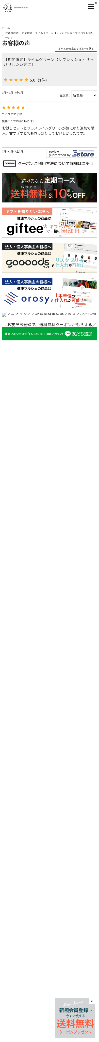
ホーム (6, 27)
